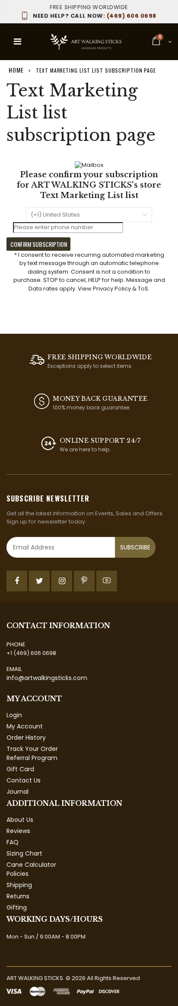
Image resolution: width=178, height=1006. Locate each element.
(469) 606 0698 (94, 16)
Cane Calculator (31, 864)
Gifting (16, 907)
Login (14, 715)
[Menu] (17, 41)
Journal (17, 791)
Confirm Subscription (38, 244)
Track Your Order (32, 748)
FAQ (12, 842)
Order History (26, 737)
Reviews (18, 831)
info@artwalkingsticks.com (46, 678)
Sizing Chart (24, 853)
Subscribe (135, 547)
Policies (17, 873)
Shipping (19, 885)
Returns (17, 896)
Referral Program (31, 758)
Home (16, 69)
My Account (24, 726)
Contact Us (23, 780)
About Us (19, 819)
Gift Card (20, 769)
